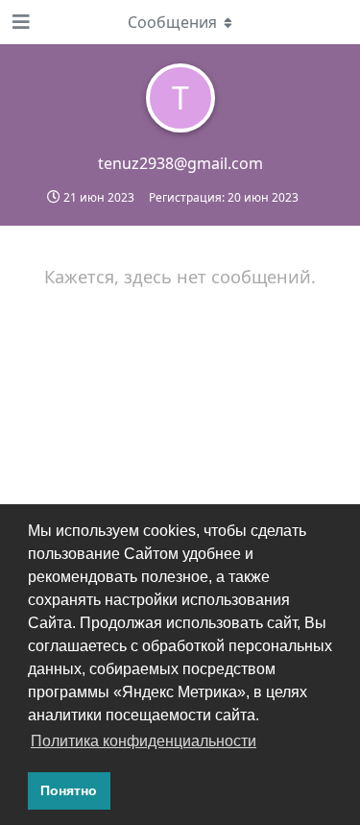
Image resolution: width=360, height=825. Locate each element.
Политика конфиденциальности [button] (143, 741)
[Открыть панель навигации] (19, 22)
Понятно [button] (68, 790)
